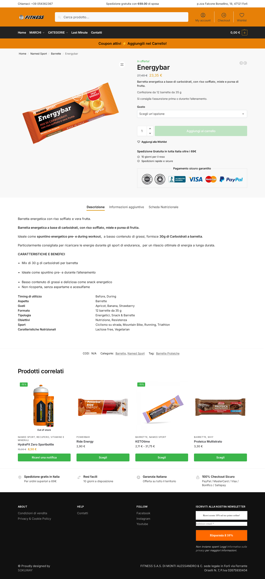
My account (203, 20)
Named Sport (38, 53)
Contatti (82, 513)
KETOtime (142, 441)
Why (210, 437)
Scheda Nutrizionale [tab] (163, 207)
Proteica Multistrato (208, 441)
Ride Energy (85, 441)
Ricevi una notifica (44, 457)
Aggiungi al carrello (201, 131)
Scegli (103, 457)
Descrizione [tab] (96, 207)
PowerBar (83, 437)
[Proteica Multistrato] (220, 407)
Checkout (224, 20)
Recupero (42, 437)
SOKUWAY (25, 570)
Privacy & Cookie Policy (34, 518)
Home (22, 53)
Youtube (142, 524)
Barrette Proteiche (167, 353)
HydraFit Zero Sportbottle (36, 444)
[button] (238, 32)
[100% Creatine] (245, 63)
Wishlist (242, 20)
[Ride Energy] (102, 407)
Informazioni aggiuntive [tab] (126, 207)
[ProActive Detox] (241, 63)
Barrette (56, 53)
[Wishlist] (65, 386)
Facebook (143, 513)
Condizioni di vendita (32, 513)
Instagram (143, 518)
